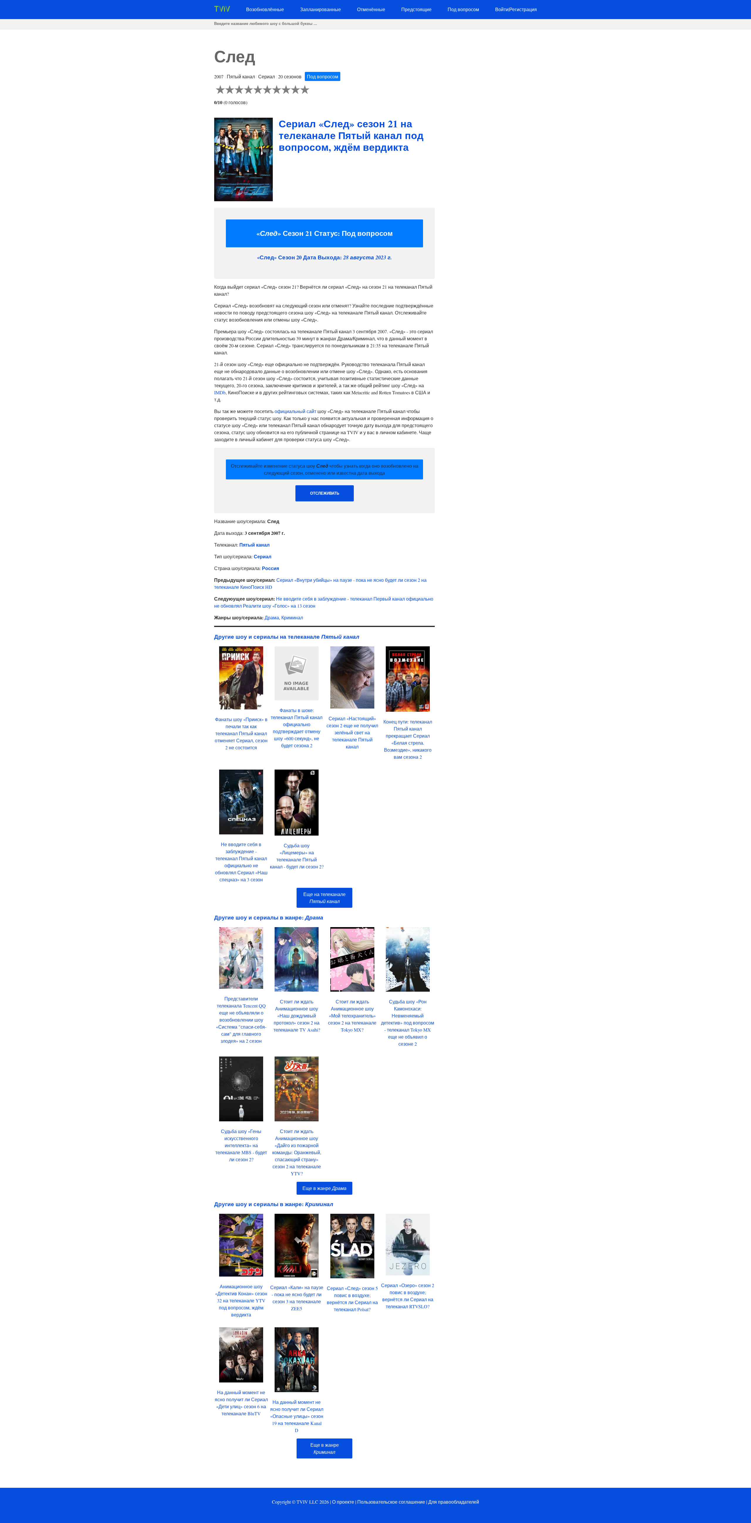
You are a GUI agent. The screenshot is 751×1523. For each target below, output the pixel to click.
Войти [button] (501, 9)
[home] (222, 10)
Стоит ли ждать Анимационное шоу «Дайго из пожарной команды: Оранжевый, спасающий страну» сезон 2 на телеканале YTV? (296, 1152)
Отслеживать (324, 493)
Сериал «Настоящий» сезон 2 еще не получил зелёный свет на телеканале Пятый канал (352, 732)
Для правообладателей (453, 1502)
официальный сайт (295, 411)
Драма (272, 617)
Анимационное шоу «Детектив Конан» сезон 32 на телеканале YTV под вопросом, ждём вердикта (241, 1300)
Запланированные (320, 9)
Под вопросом (463, 9)
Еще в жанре (324, 1188)
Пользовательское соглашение (391, 1502)
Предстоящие (416, 9)
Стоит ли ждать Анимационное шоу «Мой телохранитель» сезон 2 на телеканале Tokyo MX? (352, 1015)
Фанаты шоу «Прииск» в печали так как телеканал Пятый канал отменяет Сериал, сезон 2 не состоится (241, 733)
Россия (270, 568)
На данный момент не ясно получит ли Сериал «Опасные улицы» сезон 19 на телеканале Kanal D (296, 1416)
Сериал (262, 556)
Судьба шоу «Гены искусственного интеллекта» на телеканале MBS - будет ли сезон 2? (241, 1145)
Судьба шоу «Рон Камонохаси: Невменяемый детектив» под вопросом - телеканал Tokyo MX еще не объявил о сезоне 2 (407, 1022)
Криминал (292, 617)
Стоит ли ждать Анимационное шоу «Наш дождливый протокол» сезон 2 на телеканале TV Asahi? (296, 1015)
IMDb (220, 392)
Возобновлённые (265, 9)
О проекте (343, 1502)
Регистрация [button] (523, 9)
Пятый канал (254, 544)
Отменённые (371, 9)
